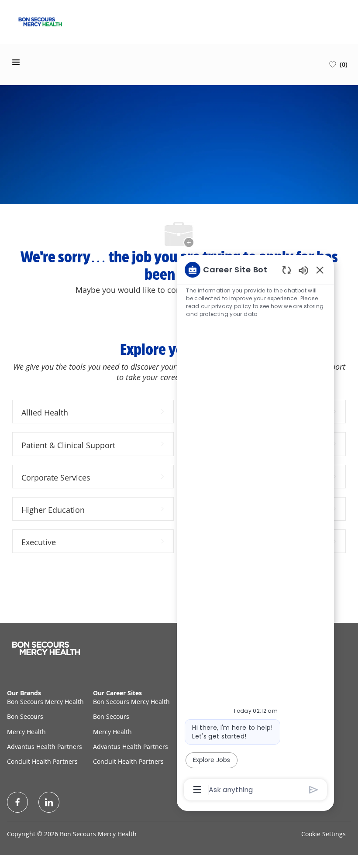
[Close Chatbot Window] (320, 270)
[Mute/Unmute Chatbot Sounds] (303, 270)
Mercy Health (26, 732)
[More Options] (197, 789)
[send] (313, 789)
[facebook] (17, 802)
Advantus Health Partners (44, 746)
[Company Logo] (40, 21)
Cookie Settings (323, 834)
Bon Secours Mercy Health (45, 701)
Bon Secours (25, 716)
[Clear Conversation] (286, 270)
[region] (255, 529)
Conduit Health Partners (42, 761)
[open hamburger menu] (15, 62)
